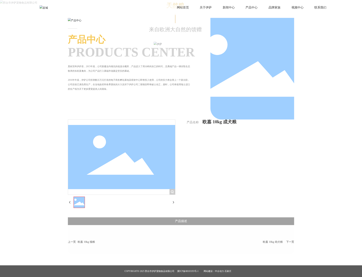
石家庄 (228, 271)
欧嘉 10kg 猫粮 (86, 241)
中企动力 (219, 271)
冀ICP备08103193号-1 (188, 271)
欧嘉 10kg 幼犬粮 (273, 241)
